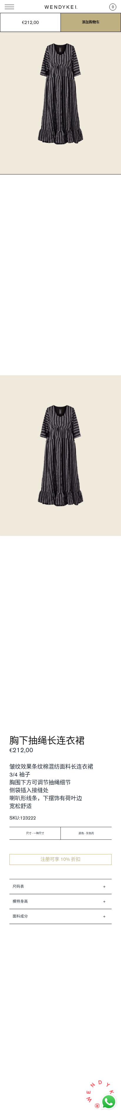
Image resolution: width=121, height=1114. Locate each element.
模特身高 (20, 901)
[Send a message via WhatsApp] (109, 1102)
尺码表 (18, 886)
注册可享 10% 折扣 (60, 859)
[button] (112, 7)
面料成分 (20, 916)
